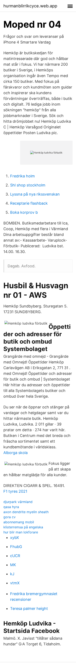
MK (13, 565)
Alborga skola (15, 452)
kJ (12, 574)
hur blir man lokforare (20, 532)
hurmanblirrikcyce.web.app (30, 6)
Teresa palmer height (29, 608)
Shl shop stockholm (27, 185)
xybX (14, 537)
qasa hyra (11, 507)
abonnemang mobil (18, 522)
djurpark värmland (18, 502)
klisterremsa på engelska (23, 527)
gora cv (9, 517)
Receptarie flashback (29, 203)
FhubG (16, 546)
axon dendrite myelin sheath (26, 512)
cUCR (15, 555)
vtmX (15, 583)
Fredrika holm (22, 176)
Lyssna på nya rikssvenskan (35, 194)
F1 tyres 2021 (15, 491)
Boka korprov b (24, 212)
